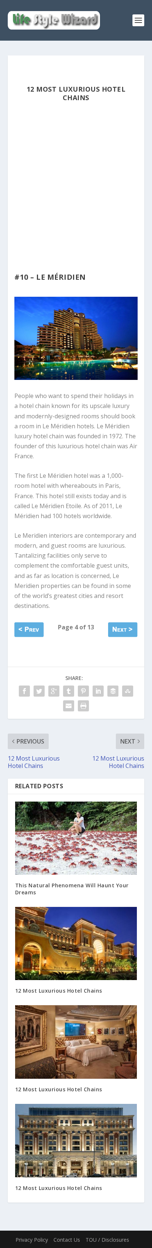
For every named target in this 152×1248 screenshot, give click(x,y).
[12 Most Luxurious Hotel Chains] (76, 943)
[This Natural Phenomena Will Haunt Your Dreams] (76, 838)
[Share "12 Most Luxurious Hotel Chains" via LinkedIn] (98, 691)
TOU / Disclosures (107, 1239)
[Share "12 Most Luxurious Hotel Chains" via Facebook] (24, 691)
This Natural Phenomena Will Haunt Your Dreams (72, 888)
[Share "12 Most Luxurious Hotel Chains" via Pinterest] (83, 691)
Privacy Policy (31, 1239)
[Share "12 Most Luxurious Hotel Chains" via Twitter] (39, 691)
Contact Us (66, 1239)
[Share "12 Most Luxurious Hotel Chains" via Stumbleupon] (127, 691)
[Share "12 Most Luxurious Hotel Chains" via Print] (83, 705)
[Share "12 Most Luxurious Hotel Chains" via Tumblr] (68, 691)
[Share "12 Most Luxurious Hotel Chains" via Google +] (53, 691)
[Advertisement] (76, 193)
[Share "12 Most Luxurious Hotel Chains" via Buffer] (113, 691)
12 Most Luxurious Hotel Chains (58, 990)
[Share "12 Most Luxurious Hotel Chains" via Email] (68, 705)
